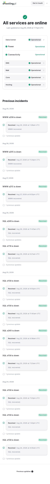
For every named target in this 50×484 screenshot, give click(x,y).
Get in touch (38, 3)
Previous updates (24, 471)
